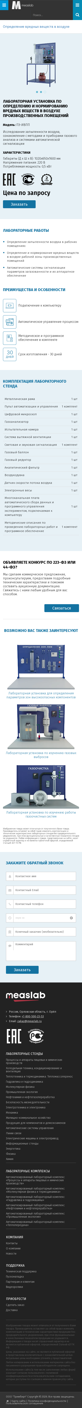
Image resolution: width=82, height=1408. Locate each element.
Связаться (61, 608)
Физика (11, 1154)
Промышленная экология (22, 1092)
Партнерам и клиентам (20, 1281)
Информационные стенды (22, 1143)
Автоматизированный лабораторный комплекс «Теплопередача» (35, 1223)
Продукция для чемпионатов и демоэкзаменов (35, 1123)
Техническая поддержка (21, 1271)
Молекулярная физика (20, 1087)
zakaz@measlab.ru (29, 1021)
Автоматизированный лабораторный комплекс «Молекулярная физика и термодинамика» (35, 1190)
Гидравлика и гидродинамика (24, 1081)
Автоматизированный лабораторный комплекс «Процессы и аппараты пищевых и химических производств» (35, 1180)
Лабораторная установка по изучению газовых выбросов (41, 755)
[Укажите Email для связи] (41, 890)
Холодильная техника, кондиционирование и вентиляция (34, 1070)
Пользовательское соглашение (24, 1403)
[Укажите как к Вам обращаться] (41, 876)
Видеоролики (14, 1287)
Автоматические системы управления (30, 1128)
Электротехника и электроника (25, 1107)
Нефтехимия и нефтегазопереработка (30, 1097)
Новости (11, 1253)
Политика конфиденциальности (47, 1401)
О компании (13, 1248)
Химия (9, 1159)
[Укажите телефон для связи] (41, 904)
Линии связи (13, 1133)
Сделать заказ (15, 1305)
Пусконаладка (15, 1276)
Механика (12, 1112)
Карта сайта (18, 1401)
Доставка (12, 1310)
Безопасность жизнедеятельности (27, 1102)
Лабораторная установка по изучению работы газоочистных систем (41, 814)
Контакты (12, 1243)
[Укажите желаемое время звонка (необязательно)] (41, 917)
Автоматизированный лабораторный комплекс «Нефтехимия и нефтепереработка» (35, 1207)
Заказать (19, 204)
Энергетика (13, 1148)
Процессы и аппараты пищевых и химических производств (34, 1061)
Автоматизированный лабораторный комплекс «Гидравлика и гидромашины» (35, 1198)
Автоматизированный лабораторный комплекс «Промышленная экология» (35, 1215)
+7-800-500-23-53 (33, 1016)
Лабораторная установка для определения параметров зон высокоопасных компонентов (41, 695)
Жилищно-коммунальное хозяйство (28, 1117)
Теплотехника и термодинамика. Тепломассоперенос (39, 1076)
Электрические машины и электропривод (32, 1138)
